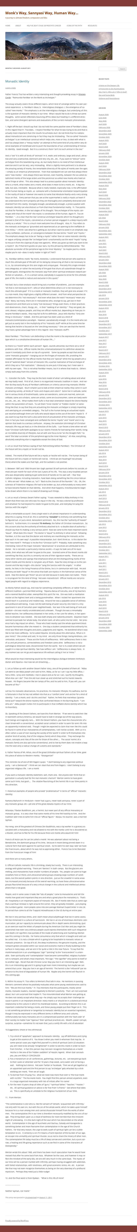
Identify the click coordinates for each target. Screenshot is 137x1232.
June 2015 (102, 417)
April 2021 (102, 250)
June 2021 (102, 243)
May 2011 (102, 566)
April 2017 (102, 347)
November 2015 (105, 401)
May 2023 (102, 188)
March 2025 (103, 147)
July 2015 (102, 414)
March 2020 (103, 282)
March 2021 (103, 253)
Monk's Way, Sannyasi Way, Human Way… (41, 12)
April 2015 (102, 424)
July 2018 (102, 311)
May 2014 (102, 459)
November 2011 (105, 547)
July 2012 (102, 524)
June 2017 (102, 340)
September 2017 (105, 334)
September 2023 (105, 182)
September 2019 (105, 292)
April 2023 (102, 192)
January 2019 (104, 298)
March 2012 (103, 534)
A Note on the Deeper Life (109, 85)
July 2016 (102, 376)
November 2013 (105, 479)
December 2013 (105, 476)
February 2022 (104, 224)
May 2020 (102, 279)
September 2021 (105, 234)
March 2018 (103, 318)
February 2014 (104, 469)
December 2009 (105, 621)
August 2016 (104, 372)
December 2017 (105, 324)
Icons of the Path (74, 25)
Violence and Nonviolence (109, 98)
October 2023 (104, 179)
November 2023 (105, 176)
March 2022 (103, 221)
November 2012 (105, 514)
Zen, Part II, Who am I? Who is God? (113, 92)
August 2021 (104, 237)
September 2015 (105, 408)
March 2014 (103, 466)
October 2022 (104, 208)
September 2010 (105, 592)
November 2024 (105, 156)
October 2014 (104, 443)
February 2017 (104, 353)
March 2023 (103, 195)
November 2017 (105, 327)
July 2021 (102, 240)
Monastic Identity (17, 81)
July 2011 (102, 559)
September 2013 (105, 485)
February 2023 (104, 198)
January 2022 (104, 227)
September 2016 (105, 369)
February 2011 (104, 576)
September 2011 (105, 553)
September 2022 (105, 211)
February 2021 (104, 256)
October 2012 (104, 517)
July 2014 (102, 453)
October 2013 (104, 482)
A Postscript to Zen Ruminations (111, 88)
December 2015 (105, 398)
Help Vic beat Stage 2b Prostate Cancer (44, 25)
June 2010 (102, 601)
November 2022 (105, 205)
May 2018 (102, 314)
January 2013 (104, 508)
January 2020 (104, 285)
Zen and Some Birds (107, 95)
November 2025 (105, 134)
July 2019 (102, 295)
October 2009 (104, 627)
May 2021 (102, 247)
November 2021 (105, 230)
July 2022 (102, 218)
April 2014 (102, 463)
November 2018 (105, 301)
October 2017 (104, 330)
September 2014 (105, 447)
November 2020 (105, 266)
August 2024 (104, 163)
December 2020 (105, 263)
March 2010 (103, 611)
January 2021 (104, 259)
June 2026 (102, 118)
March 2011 (103, 572)
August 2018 (104, 308)
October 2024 (104, 159)
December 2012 (105, 511)
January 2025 (104, 153)
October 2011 (104, 550)
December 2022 (105, 201)
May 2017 (102, 343)
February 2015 (104, 430)
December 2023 (105, 172)
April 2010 (102, 608)
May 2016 (102, 382)
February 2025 (104, 150)
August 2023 (104, 185)
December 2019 (105, 288)
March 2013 (103, 501)
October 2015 (104, 405)
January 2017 (104, 356)
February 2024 (104, 169)
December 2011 (105, 543)
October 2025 (104, 137)
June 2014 (102, 456)
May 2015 (102, 421)
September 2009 (105, 630)
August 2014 (104, 450)
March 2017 (103, 350)
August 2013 (104, 488)
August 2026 (104, 114)
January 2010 (104, 617)
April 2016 (102, 385)
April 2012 (102, 530)
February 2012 (104, 537)
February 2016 (104, 392)
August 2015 (104, 411)
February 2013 (104, 505)
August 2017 (104, 337)
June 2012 (102, 527)
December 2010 (105, 582)
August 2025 (104, 140)
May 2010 (102, 605)
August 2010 (104, 595)
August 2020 (104, 269)
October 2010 (104, 588)
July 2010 (102, 598)
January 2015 (104, 434)
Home (7, 25)
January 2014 (104, 472)
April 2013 (102, 498)
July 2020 (102, 272)
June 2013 (102, 495)
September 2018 (105, 305)
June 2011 (102, 563)
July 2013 (102, 492)
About (18, 25)
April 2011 (102, 569)
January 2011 (104, 579)
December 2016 (105, 359)
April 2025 (102, 143)
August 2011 (104, 556)
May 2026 (102, 121)
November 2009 (105, 624)
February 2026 (104, 127)
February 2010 (104, 614)
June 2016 (102, 379)
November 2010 (105, 585)
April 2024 (102, 166)
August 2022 (104, 214)
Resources (92, 25)
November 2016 (105, 363)
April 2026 (102, 124)
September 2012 (105, 521)
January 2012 (104, 540)
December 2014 (105, 437)
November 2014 (105, 440)
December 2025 (105, 130)
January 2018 (104, 321)
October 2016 (104, 366)
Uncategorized (31, 1197)
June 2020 (102, 276)
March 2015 (103, 427)
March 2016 (103, 388)
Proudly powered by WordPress (17, 1221)
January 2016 (104, 395)
